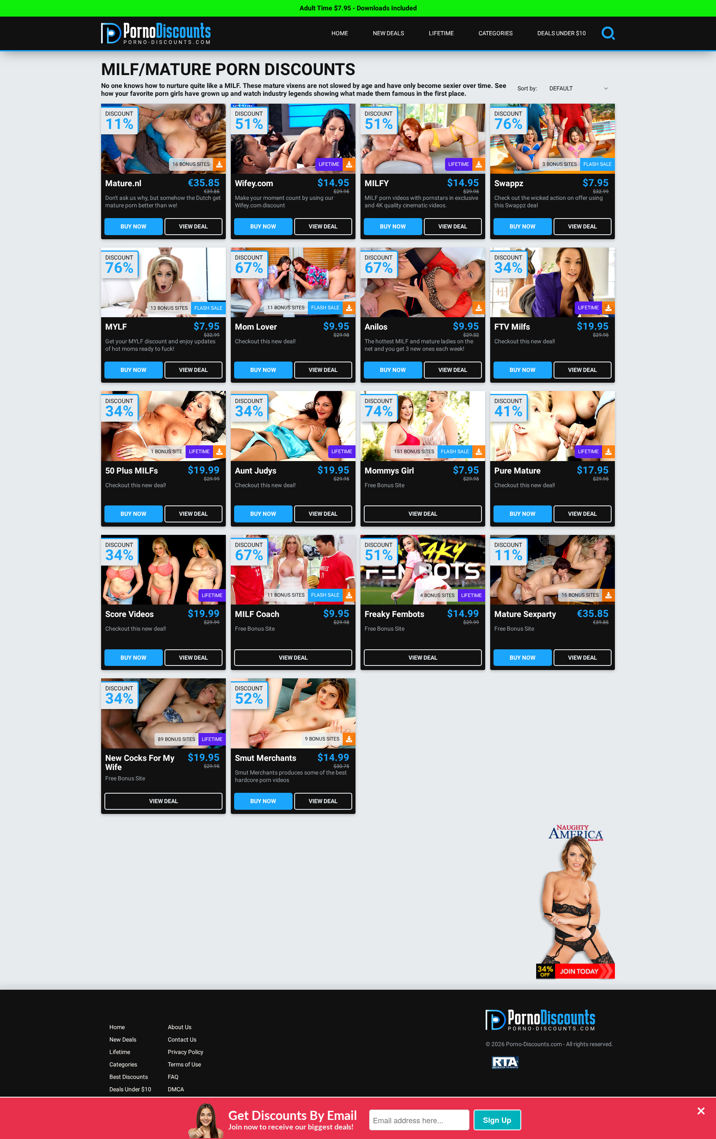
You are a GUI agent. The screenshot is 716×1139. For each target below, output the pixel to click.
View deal (193, 226)
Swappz (508, 183)
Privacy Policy (185, 1052)
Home (339, 33)
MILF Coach (257, 614)
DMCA (176, 1089)
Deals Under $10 (561, 33)
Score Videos (129, 614)
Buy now (133, 226)
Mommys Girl (389, 471)
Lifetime (441, 33)
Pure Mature (517, 471)
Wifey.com (254, 183)
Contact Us (182, 1039)
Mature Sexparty (525, 614)
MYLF (116, 327)
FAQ (173, 1076)
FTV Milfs (512, 327)
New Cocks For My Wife (139, 762)
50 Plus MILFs (131, 471)
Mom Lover (256, 327)
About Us (179, 1027)
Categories (496, 33)
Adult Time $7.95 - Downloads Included (358, 8)
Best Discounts (128, 1076)
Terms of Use (184, 1064)
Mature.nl (123, 183)
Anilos (376, 327)
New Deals (388, 33)
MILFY (377, 183)
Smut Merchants (265, 758)
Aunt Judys (255, 471)
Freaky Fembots (394, 614)
